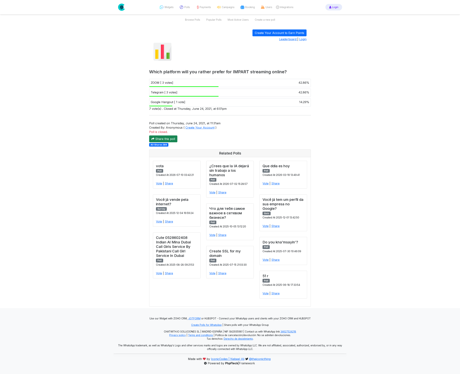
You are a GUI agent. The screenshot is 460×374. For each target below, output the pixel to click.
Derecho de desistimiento (238, 338)
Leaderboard (288, 39)
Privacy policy (177, 335)
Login (334, 7)
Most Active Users (238, 19)
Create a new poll (265, 19)
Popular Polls (214, 19)
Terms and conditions (200, 335)
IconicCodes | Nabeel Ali (227, 359)
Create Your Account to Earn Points (279, 33)
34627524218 (288, 331)
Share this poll (164, 139)
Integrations (286, 7)
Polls (187, 7)
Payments (205, 7)
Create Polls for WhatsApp (206, 325)
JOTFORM (194, 318)
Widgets (169, 7)
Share (169, 183)
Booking (250, 7)
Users (269, 7)
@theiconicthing (260, 359)
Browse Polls (192, 19)
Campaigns (228, 7)
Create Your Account (200, 127)
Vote (159, 183)
